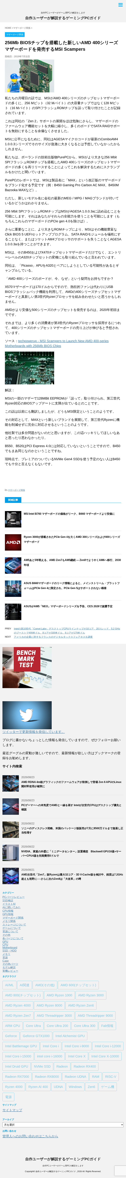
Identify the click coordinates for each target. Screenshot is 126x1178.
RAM (95, 1076)
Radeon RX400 (85, 1066)
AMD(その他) (45, 985)
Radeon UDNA (75, 1076)
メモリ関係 (9, 921)
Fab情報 (107, 1026)
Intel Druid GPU (16, 1066)
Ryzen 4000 (13, 1087)
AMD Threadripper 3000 (54, 1015)
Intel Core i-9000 (77, 1046)
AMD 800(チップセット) (23, 995)
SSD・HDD (9, 950)
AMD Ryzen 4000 (18, 1005)
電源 (5, 957)
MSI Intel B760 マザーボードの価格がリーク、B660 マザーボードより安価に (69, 513)
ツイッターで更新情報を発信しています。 (33, 732)
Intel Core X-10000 (105, 1056)
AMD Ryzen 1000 (59, 995)
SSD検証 (7, 900)
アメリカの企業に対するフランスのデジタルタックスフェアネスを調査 (53, 636)
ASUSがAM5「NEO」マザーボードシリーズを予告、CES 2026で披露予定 (68, 606)
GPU (5, 941)
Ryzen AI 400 (38, 1087)
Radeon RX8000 (47, 1076)
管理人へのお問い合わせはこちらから (30, 1136)
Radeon (62, 1066)
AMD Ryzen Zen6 (81, 1005)
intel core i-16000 (49, 1056)
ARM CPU (12, 1026)
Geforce (11, 1036)
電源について (10, 931)
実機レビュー (10, 970)
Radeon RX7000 (17, 1076)
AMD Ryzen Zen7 (18, 1015)
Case (5, 960)
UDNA (58, 1087)
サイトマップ (12, 1110)
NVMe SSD (42, 1066)
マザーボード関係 (16, 490)
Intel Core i (51, 1046)
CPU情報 (7, 910)
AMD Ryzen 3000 (91, 995)
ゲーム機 (107, 1087)
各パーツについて (12, 938)
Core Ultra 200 (57, 1026)
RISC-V (110, 1076)
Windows (75, 1087)
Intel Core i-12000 (108, 1046)
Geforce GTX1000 (36, 1036)
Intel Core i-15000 (18, 1056)
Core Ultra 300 (84, 1026)
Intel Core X (76, 1056)
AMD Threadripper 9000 (95, 1015)
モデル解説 (9, 967)
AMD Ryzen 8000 (49, 1005)
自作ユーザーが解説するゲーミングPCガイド (63, 18)
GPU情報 (7, 914)
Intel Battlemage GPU (21, 1046)
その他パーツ (10, 964)
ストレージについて (14, 924)
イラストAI (8, 904)
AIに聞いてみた (11, 907)
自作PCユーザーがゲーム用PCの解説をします (63, 1166)
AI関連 (24, 985)
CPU (5, 944)
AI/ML (9, 985)
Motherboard (9, 947)
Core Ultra (33, 1026)
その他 (6, 935)
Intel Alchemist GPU (70, 1036)
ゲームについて (11, 928)
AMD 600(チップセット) (78, 985)
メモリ (6, 954)
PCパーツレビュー (13, 897)
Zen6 (91, 1087)
